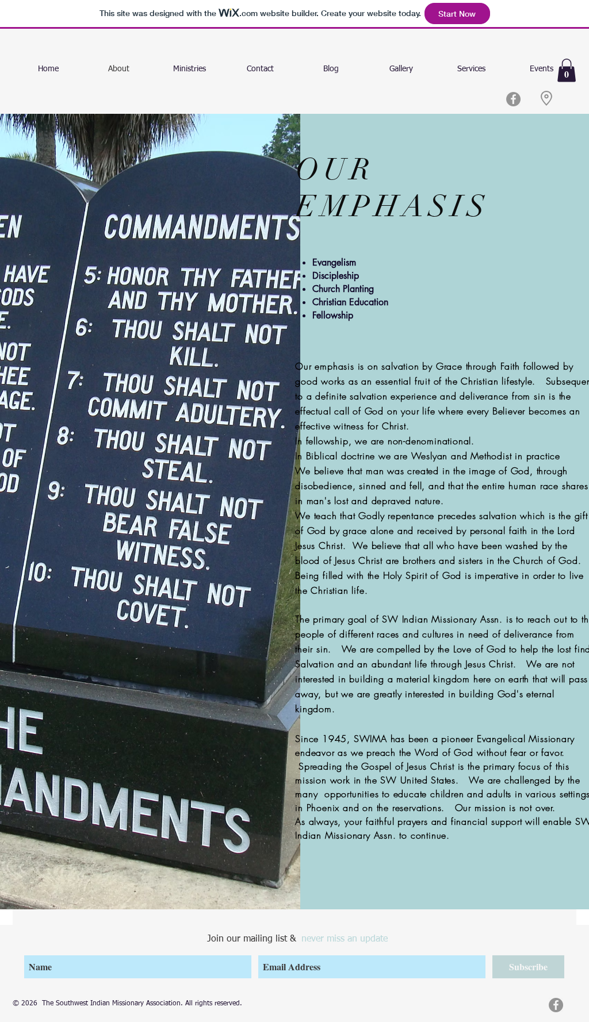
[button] (566, 70)
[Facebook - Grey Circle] (513, 99)
